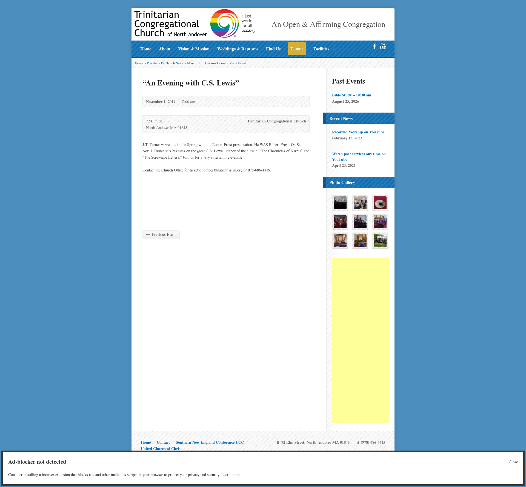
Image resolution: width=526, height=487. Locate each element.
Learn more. (231, 474)
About (164, 48)
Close (513, 461)
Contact (163, 442)
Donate (297, 48)
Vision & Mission (194, 48)
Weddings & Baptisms (237, 48)
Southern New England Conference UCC (210, 442)
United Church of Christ (161, 448)
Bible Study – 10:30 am (351, 95)
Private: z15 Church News (165, 63)
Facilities (321, 48)
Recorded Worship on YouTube (358, 132)
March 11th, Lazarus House (206, 63)
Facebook (374, 46)
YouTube (383, 46)
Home (145, 48)
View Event (237, 63)
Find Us (273, 48)
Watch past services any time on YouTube (359, 156)
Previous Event (161, 234)
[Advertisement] (360, 340)
